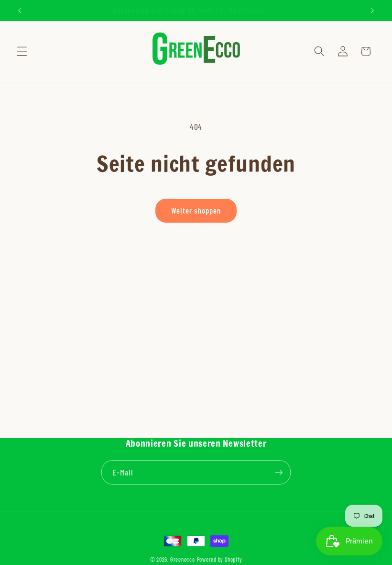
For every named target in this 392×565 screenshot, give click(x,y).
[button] (22, 51)
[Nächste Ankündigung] (372, 10)
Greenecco (182, 559)
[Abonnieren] (278, 472)
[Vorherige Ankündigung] (19, 10)
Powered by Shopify (219, 559)
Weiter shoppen (196, 210)
